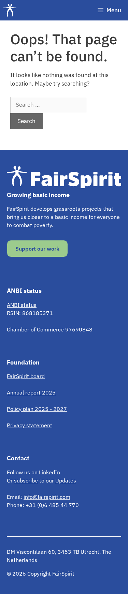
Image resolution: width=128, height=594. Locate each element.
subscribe (26, 480)
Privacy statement (29, 425)
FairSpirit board (26, 376)
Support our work (37, 248)
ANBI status (22, 304)
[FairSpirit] (11, 10)
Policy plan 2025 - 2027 (37, 408)
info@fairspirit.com (47, 496)
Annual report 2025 (31, 392)
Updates (65, 480)
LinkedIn (49, 472)
